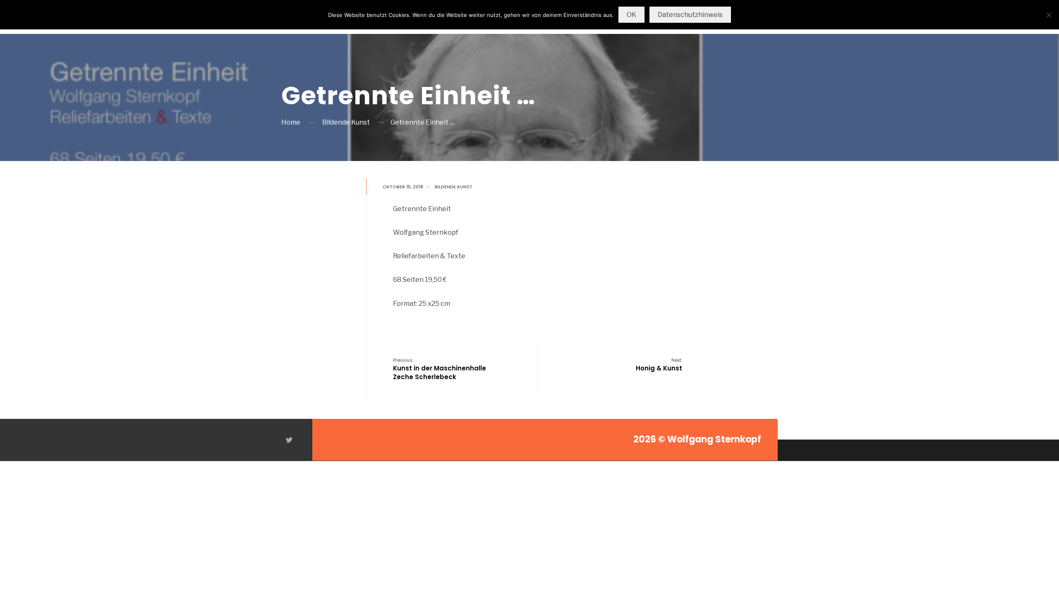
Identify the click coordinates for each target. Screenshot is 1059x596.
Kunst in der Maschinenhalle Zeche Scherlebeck (439, 369)
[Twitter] (288, 440)
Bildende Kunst (346, 122)
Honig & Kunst (659, 364)
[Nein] (1049, 15)
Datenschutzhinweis (690, 15)
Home (290, 122)
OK (631, 15)
